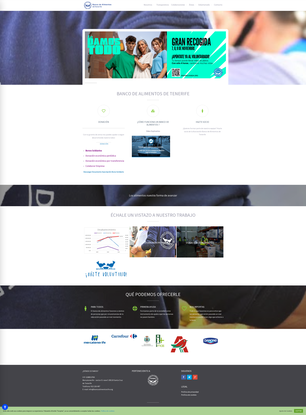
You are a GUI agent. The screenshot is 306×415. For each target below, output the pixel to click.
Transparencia (162, 4)
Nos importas (197, 306)
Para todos (97, 306)
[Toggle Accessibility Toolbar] (5, 407)
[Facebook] (183, 377)
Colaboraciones (178, 4)
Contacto (218, 4)
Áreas (191, 4)
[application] (151, 146)
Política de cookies (189, 395)
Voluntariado (204, 4)
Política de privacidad (190, 392)
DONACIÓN (104, 144)
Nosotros (148, 4)
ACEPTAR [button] (298, 411)
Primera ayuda (148, 306)
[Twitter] (189, 377)
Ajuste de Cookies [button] (285, 411)
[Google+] (195, 377)
